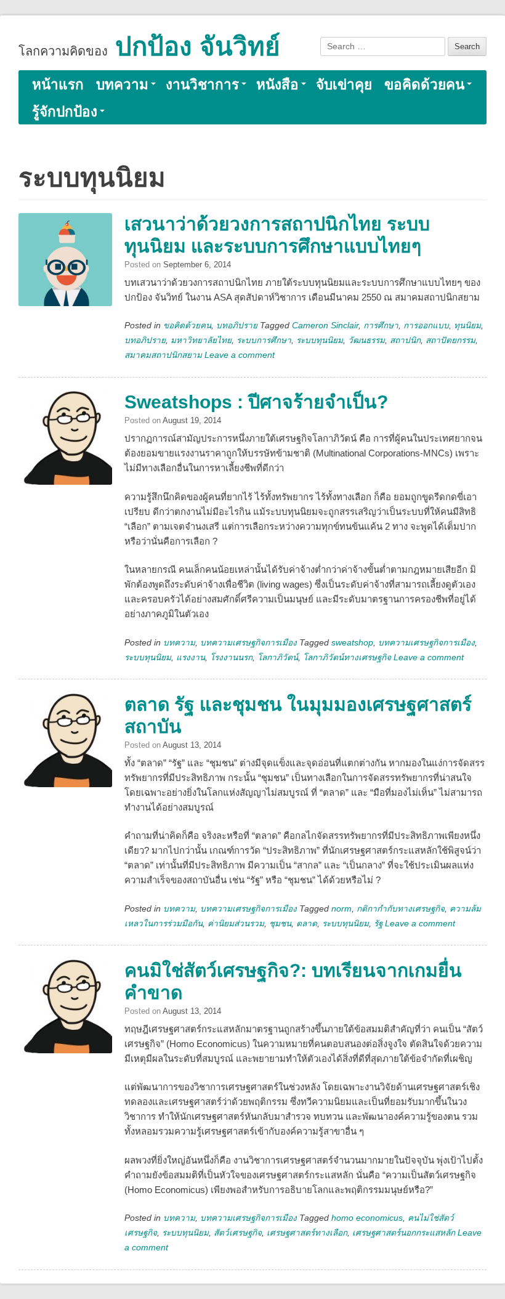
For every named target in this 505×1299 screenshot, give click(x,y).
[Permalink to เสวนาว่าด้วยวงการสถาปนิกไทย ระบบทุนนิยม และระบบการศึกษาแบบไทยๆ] (65, 268)
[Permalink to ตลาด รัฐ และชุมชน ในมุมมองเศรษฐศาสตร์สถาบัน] (65, 749)
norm (341, 908)
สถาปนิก (405, 340)
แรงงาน (190, 657)
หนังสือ (277, 84)
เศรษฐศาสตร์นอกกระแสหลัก (403, 1232)
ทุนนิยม (467, 325)
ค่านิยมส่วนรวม (236, 923)
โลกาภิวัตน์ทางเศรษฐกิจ (347, 657)
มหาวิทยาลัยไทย (201, 340)
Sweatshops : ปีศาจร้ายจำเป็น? (256, 402)
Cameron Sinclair (325, 325)
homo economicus (367, 1218)
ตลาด (306, 923)
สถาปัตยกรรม (450, 340)
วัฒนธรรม (366, 340)
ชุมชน (280, 923)
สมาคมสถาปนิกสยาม (163, 355)
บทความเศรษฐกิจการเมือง (248, 642)
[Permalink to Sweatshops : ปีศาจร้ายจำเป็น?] (65, 446)
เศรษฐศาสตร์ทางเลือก (307, 1232)
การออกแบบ (426, 325)
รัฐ (378, 923)
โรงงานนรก (231, 657)
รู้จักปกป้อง (64, 111)
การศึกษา (380, 325)
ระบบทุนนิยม (319, 340)
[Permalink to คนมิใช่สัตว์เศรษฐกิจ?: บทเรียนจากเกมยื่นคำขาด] (65, 1015)
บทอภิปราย (236, 325)
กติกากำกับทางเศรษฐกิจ (401, 908)
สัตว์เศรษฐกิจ (238, 1232)
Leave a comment (239, 355)
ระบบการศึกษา (263, 340)
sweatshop (352, 642)
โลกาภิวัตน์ (277, 657)
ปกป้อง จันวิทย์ (197, 46)
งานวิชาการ (202, 84)
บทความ (122, 84)
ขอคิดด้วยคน (424, 84)
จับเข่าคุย (344, 84)
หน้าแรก (58, 84)
